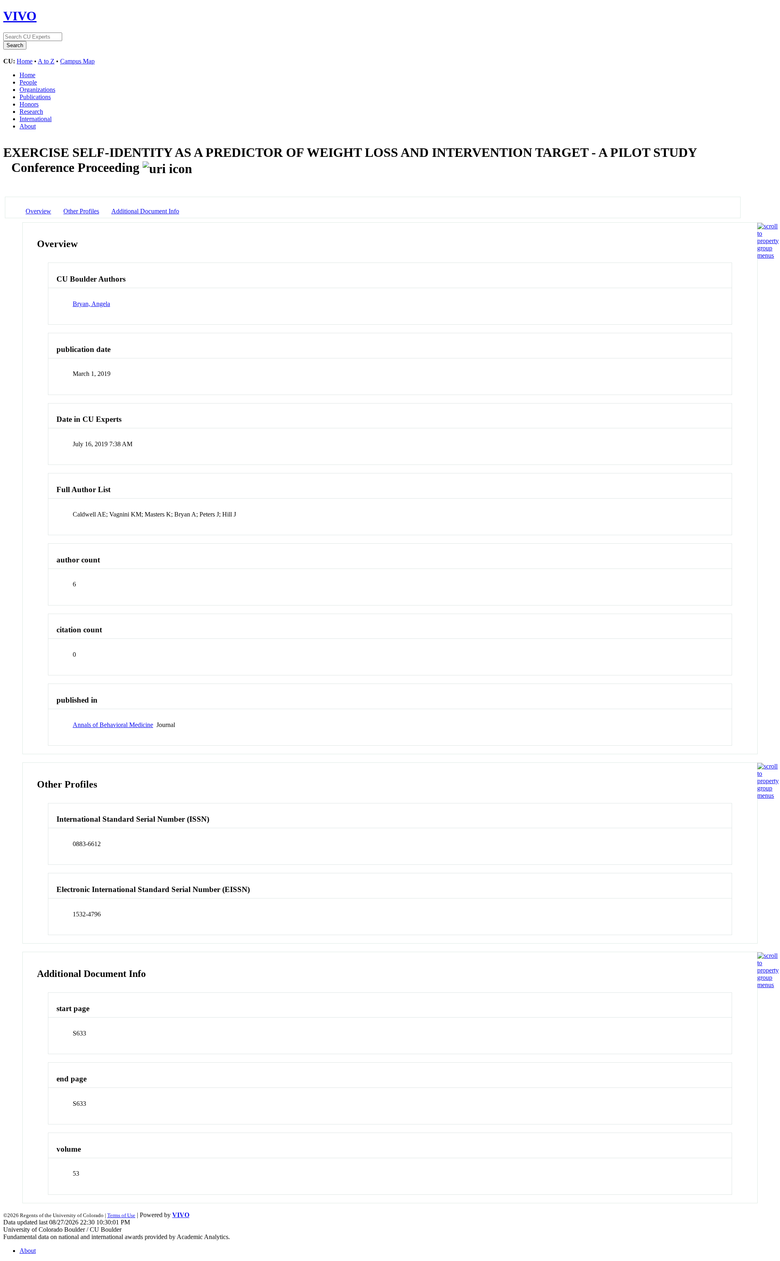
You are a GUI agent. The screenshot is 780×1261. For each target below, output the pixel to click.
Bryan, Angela (91, 303)
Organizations (37, 89)
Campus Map (77, 61)
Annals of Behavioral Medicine (113, 724)
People (28, 82)
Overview (38, 211)
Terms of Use (121, 1215)
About (28, 126)
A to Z (46, 61)
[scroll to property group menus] (768, 255)
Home (24, 61)
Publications (35, 96)
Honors (29, 104)
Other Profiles (81, 211)
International (36, 118)
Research (31, 111)
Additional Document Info (145, 211)
